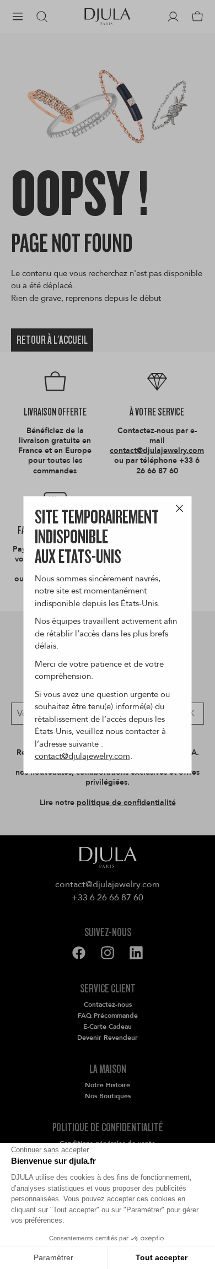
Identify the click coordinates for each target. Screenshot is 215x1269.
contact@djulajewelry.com (82, 756)
